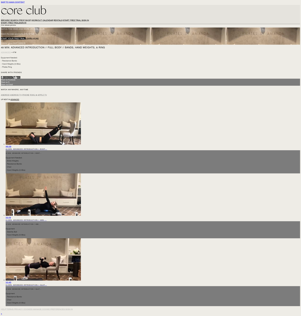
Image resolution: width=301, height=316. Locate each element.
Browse (5, 20)
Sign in (85, 20)
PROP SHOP (25, 20)
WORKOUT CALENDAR (42, 20)
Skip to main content (13, 2)
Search (14, 20)
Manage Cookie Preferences (49, 309)
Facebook (6, 77)
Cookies (28, 309)
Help (3, 309)
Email (17, 77)
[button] (2, 18)
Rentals (58, 20)
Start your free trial (13, 38)
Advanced (6, 52)
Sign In (22, 23)
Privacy (18, 309)
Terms (10, 309)
